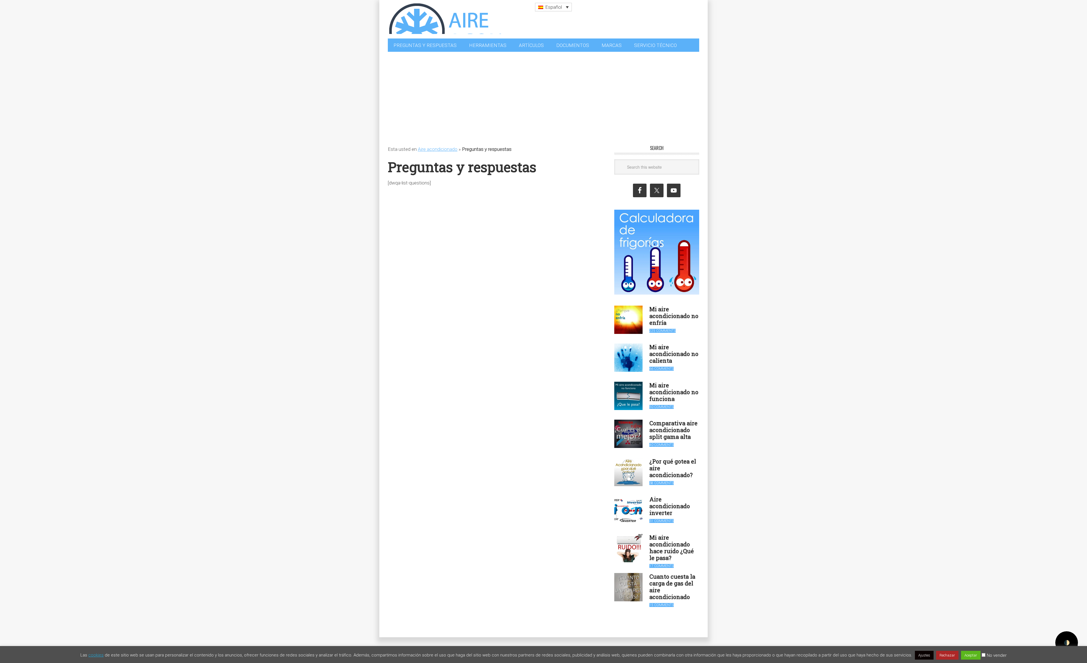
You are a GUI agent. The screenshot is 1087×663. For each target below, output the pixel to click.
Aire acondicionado (437, 146)
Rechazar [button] (947, 655)
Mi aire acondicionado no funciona (673, 389)
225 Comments (662, 328)
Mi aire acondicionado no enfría (673, 312)
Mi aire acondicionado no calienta (673, 350)
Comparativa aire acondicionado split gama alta (673, 427)
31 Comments (661, 518)
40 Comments (661, 442)
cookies (96, 655)
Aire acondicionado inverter (669, 503)
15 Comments (661, 602)
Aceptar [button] (970, 655)
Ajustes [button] (924, 655)
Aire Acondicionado (444, 17)
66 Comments (661, 366)
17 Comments (661, 563)
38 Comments (661, 480)
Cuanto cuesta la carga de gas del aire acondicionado (672, 584)
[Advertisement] (543, 91)
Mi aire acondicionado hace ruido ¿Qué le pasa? (671, 545)
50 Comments (661, 404)
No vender (997, 655)
